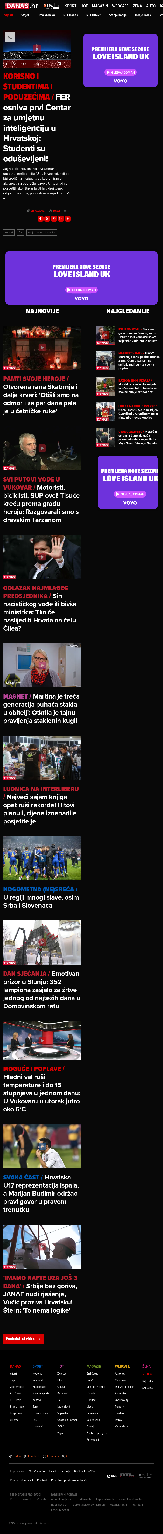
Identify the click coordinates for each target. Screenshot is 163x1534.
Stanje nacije (118, 15)
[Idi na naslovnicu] (51, 9)
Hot (84, 6)
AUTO (151, 6)
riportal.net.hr (60, 1504)
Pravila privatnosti (21, 1480)
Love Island (63, 1406)
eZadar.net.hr (118, 1504)
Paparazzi (62, 1393)
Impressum (17, 1471)
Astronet (120, 1373)
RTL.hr (14, 1499)
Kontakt (42, 1480)
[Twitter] (47, 219)
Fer (20, 232)
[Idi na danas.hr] (21, 5)
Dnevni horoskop (124, 1387)
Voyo (60, 1433)
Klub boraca (39, 1387)
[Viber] (61, 219)
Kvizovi (119, 1420)
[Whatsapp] (54, 219)
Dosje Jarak (143, 15)
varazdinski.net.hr (130, 1499)
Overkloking (122, 1400)
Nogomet (38, 1373)
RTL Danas (70, 15)
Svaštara (119, 1413)
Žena (137, 6)
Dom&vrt (91, 1380)
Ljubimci (91, 1400)
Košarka (37, 1400)
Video (147, 1373)
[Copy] (68, 219)
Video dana (121, 1426)
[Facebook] (41, 219)
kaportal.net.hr (105, 1499)
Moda (90, 1406)
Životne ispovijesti (97, 1433)
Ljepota (91, 1393)
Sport (70, 6)
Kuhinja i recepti (96, 1387)
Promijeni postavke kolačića (69, 1480)
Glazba (61, 1387)
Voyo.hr (42, 1499)
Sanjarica (147, 1388)
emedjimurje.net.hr (63, 1499)
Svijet (25, 15)
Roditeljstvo (93, 1420)
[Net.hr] (145, 1475)
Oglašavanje (37, 1471)
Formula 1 (38, 1426)
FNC (35, 1420)
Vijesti (8, 15)
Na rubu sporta (41, 1393)
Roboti (9, 232)
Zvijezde (62, 1373)
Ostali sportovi (41, 1413)
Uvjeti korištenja (59, 1471)
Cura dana (120, 1380)
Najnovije (147, 1381)
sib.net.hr (86, 1499)
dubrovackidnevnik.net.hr (89, 1504)
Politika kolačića (84, 1471)
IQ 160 (60, 1426)
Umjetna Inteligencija (41, 232)
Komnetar (120, 1393)
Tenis (35, 1406)
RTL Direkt (93, 15)
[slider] (37, 59)
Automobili (93, 1439)
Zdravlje (91, 1426)
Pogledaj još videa (20, 1338)
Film (59, 1380)
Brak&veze (92, 1373)
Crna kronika (46, 15)
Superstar (62, 1413)
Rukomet (38, 1380)
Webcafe (120, 6)
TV (58, 1400)
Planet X (119, 1406)
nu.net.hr (137, 1504)
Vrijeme (14, 1420)
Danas (15, 1366)
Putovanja (92, 1413)
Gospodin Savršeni (67, 1420)
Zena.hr (28, 1499)
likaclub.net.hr (60, 1510)
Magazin (100, 6)
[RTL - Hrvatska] (127, 1475)
